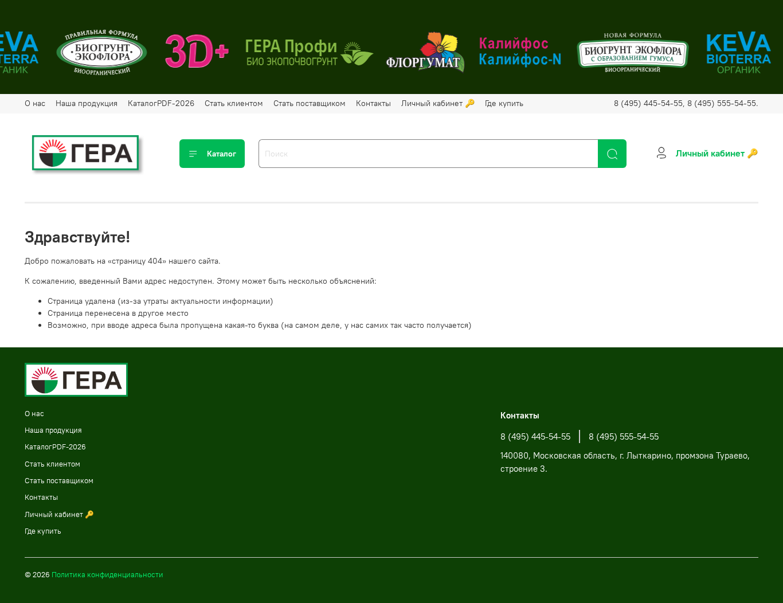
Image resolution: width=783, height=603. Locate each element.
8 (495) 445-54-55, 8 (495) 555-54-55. (686, 103)
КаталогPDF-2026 (161, 103)
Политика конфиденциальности (107, 574)
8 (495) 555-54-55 (624, 436)
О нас (35, 103)
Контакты (373, 103)
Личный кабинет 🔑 (438, 103)
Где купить (504, 103)
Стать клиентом (234, 103)
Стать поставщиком (309, 103)
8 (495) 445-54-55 (535, 436)
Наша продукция (87, 103)
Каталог (221, 153)
